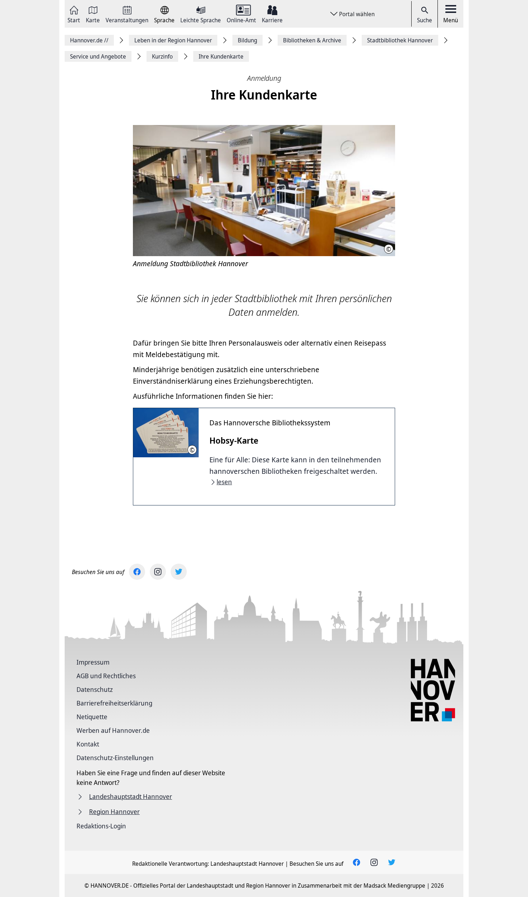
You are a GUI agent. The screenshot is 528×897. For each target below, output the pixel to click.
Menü (450, 20)
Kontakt (88, 744)
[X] (179, 572)
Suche (424, 20)
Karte (93, 19)
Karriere (272, 19)
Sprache (164, 19)
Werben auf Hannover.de (113, 730)
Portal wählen (357, 14)
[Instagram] (158, 572)
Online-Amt (241, 19)
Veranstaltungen (127, 19)
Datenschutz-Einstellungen (115, 757)
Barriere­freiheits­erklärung (114, 703)
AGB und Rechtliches (106, 675)
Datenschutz (95, 689)
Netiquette (92, 716)
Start (74, 19)
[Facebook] (137, 572)
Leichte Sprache (200, 19)
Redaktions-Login (101, 826)
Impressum (93, 662)
